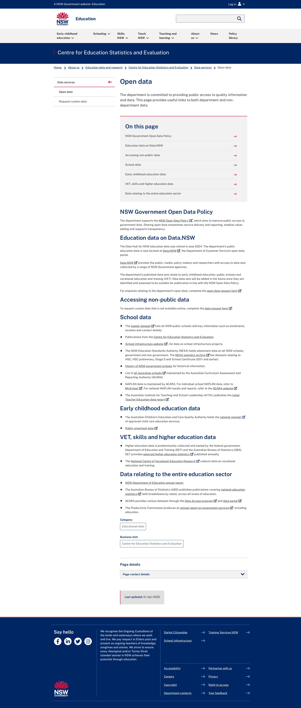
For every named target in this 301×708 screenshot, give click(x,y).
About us (195, 36)
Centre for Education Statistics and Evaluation (113, 52)
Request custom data (73, 101)
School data (133, 164)
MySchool (133, 388)
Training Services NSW (227, 632)
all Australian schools (150, 373)
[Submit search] (239, 19)
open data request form (224, 291)
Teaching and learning (168, 36)
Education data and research (104, 67)
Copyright (170, 685)
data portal (232, 501)
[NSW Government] (61, 689)
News (214, 33)
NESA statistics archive (192, 355)
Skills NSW (121, 36)
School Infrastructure (182, 640)
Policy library (233, 36)
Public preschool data (141, 428)
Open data (66, 92)
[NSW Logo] (62, 18)
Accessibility (172, 668)
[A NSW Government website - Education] (80, 4)
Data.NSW (171, 250)
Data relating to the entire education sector (153, 193)
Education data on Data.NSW (144, 145)
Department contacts (177, 693)
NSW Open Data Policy (175, 220)
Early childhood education (67, 36)
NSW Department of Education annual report (154, 482)
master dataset (143, 326)
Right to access (219, 685)
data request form (218, 308)
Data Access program (201, 501)
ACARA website (225, 388)
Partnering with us (220, 668)
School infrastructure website (146, 344)
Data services (203, 67)
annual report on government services (206, 508)
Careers (169, 676)
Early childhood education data (145, 174)
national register (232, 417)
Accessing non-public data (142, 155)
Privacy (213, 676)
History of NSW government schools (148, 366)
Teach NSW (142, 36)
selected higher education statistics (168, 454)
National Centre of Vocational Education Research (165, 461)
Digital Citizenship (182, 632)
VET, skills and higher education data (149, 184)
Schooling (99, 33)
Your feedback (218, 693)
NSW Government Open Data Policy (148, 136)
